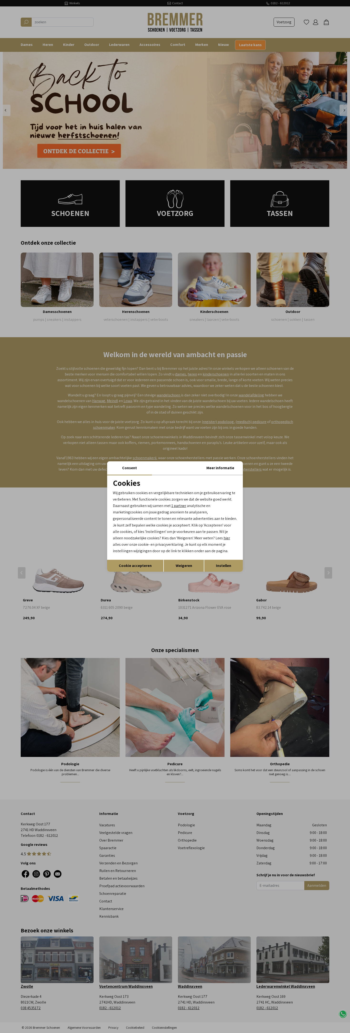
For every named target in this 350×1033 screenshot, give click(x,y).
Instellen (223, 565)
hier (227, 538)
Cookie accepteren (135, 565)
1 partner (178, 505)
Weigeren (184, 565)
